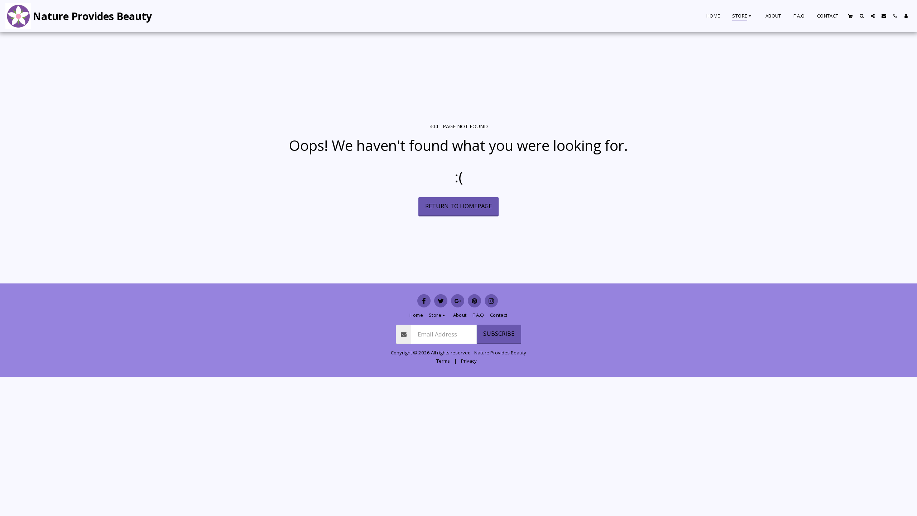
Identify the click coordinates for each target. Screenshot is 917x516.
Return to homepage (458, 206)
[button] (850, 16)
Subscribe (498, 333)
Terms (443, 361)
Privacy (469, 361)
